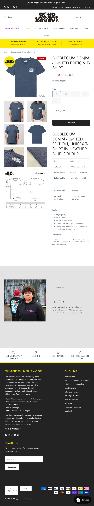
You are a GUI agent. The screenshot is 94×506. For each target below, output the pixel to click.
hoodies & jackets (41, 28)
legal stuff (68, 411)
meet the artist (70, 388)
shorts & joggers (59, 28)
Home (5, 52)
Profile (61, 7)
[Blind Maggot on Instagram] (8, 7)
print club (47, 35)
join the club (70, 376)
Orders (55, 7)
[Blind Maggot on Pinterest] (14, 7)
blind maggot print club (74, 384)
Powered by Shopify (26, 499)
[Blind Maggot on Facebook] (5, 7)
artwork (86, 28)
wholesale (68, 403)
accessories (74, 28)
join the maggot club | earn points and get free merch (47, 2)
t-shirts (28, 28)
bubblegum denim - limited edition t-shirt (22, 52)
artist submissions (72, 392)
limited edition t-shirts (13, 28)
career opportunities (73, 407)
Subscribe (12, 467)
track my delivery (71, 399)
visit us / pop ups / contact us (77, 380)
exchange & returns (72, 395)
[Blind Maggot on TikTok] (11, 7)
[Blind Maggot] (47, 17)
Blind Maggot (60, 80)
